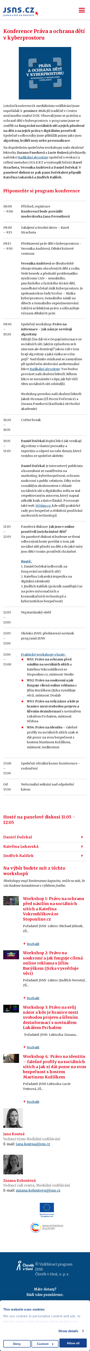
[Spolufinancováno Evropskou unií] (47, 1210)
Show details (68, 1331)
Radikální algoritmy (33, 157)
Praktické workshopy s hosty (44, 654)
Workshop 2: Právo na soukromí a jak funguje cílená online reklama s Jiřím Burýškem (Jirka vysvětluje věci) (53, 963)
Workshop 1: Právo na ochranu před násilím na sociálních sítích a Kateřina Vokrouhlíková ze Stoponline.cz (53, 909)
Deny (17, 1344)
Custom (42, 1344)
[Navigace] (82, 10)
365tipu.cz (43, 506)
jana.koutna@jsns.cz (33, 1144)
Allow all (73, 1343)
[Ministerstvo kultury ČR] (47, 1227)
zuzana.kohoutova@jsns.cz (38, 1190)
